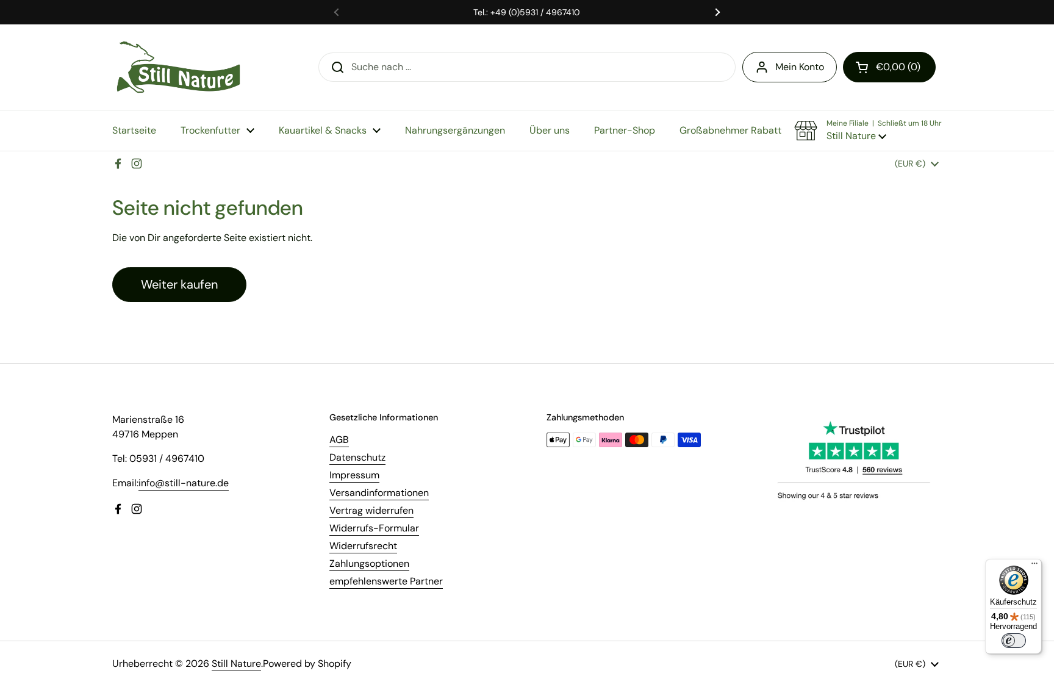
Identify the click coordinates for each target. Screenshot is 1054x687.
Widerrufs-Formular (374, 528)
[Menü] (1034, 566)
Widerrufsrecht (363, 545)
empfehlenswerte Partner (386, 581)
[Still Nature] (178, 67)
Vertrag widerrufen (371, 510)
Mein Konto (799, 66)
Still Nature (236, 663)
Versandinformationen (379, 492)
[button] (889, 67)
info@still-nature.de (183, 483)
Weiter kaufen (179, 284)
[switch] (1014, 640)
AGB (339, 439)
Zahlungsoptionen (369, 563)
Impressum (354, 475)
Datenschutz (357, 457)
